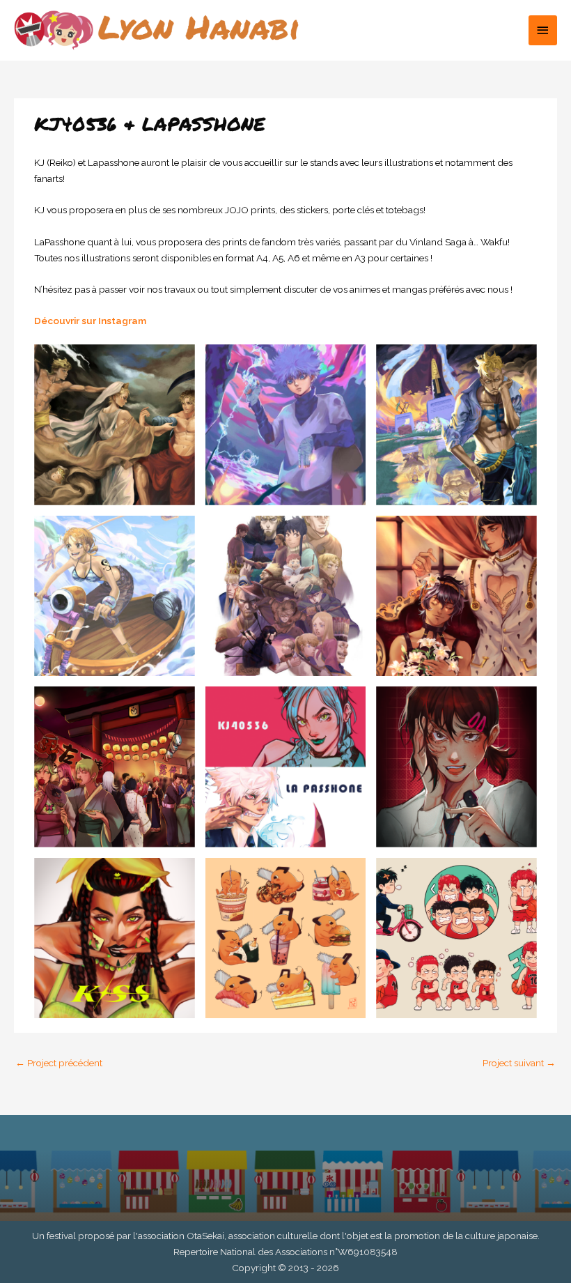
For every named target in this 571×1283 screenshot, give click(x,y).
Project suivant (519, 1062)
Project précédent (58, 1062)
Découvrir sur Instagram (90, 320)
